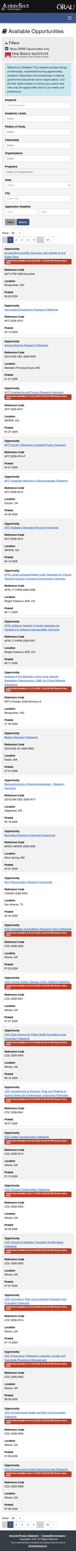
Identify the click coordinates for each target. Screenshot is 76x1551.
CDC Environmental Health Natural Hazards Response (36, 1469)
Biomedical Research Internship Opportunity (29, 835)
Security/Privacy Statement (24, 1535)
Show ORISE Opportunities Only (29, 49)
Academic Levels (15, 113)
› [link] (53, 240)
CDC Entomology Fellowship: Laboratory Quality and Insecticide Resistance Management (34, 1358)
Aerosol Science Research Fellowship (26, 345)
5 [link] (33, 240)
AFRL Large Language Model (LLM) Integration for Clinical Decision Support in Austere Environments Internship (37, 576)
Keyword (10, 100)
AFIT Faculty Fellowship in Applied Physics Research (35, 445)
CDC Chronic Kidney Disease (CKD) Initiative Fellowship (37, 981)
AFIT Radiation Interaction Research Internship (31, 527)
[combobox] (38, 105)
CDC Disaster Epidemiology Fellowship (27, 1189)
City (7, 193)
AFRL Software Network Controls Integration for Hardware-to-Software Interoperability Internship (31, 627)
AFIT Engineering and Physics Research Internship (33, 392)
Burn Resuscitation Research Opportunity (28, 882)
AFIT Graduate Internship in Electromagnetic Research (36, 480)
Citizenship (12, 140)
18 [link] (47, 240)
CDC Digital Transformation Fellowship (26, 1137)
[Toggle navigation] (70, 17)
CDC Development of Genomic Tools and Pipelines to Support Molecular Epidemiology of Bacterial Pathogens (36, 1093)
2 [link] (16, 240)
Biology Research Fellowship (21, 737)
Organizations (13, 153)
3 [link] (22, 240)
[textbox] (22, 118)
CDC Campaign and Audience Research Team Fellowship (37, 929)
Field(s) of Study (15, 126)
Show (5, 233)
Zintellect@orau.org (37, 1545)
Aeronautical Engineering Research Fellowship (31, 309)
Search (23, 222)
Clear (10, 222)
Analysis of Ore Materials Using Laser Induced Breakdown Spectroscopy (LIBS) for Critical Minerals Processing (34, 680)
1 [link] (10, 240)
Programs (11, 166)
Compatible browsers (53, 1535)
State (8, 180)
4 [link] (28, 240)
